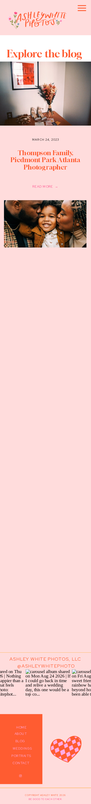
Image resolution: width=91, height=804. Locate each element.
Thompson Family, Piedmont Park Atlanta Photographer (45, 160)
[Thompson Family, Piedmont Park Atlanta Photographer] (45, 223)
